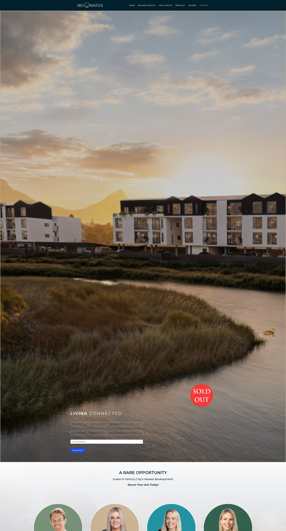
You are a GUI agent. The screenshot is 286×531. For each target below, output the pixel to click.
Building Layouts (147, 5)
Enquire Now (77, 450)
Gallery (192, 5)
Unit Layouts (165, 5)
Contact (204, 5)
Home (132, 5)
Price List (180, 5)
